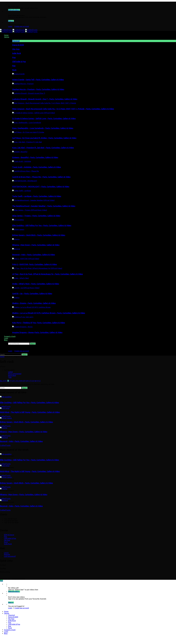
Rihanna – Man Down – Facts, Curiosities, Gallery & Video (35, 245)
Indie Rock (16, 53)
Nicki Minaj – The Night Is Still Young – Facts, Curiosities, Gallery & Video (30, 412)
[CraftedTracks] (18, 30)
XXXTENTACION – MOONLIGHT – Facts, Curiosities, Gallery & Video (40, 187)
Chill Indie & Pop (19, 62)
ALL (1, 381)
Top (1, 581)
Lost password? (10, 556)
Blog (5, 340)
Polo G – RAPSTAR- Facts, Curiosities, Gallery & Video (34, 264)
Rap (14, 66)
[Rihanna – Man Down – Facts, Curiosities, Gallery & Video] (15, 239)
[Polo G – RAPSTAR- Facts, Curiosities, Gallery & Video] (25, 259)
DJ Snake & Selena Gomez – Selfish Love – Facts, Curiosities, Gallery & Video (44, 118)
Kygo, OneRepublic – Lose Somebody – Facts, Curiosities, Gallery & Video (42, 128)
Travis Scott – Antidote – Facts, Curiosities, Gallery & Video (36, 167)
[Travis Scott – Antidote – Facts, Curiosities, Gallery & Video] (21, 161)
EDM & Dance (9, 535)
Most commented (14, 374)
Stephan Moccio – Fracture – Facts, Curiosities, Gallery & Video (38, 89)
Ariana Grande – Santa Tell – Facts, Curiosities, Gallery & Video (38, 80)
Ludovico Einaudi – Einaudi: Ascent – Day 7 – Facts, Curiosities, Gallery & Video (44, 99)
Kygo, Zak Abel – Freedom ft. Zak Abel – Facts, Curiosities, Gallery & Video (43, 148)
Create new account (21, 26)
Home (6, 35)
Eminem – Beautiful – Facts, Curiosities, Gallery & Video (35, 157)
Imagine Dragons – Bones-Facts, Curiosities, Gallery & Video (37, 332)
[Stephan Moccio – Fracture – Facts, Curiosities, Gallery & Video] (23, 84)
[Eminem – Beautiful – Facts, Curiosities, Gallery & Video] (19, 152)
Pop (14, 57)
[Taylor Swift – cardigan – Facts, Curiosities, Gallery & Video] (21, 191)
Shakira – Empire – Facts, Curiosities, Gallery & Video (34, 303)
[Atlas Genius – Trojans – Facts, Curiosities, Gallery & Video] (29, 210)
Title (10, 377)
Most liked (12, 375)
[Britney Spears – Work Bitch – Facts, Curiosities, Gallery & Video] (18, 229)
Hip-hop (7, 540)
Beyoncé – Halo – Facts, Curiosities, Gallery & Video (33, 255)
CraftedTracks (5, 406)
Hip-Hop (16, 49)
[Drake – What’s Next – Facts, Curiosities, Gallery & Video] (20, 278)
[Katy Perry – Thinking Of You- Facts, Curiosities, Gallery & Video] (22, 317)
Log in (6, 553)
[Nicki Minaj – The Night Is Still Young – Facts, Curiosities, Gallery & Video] (4, 408)
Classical (16, 41)
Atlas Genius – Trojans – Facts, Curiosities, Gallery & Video (36, 216)
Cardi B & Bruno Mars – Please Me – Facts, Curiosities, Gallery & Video (41, 177)
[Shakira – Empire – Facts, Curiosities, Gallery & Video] (15, 297)
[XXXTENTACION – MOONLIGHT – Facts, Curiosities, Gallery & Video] (24, 181)
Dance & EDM (18, 45)
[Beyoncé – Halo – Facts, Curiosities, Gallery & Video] (16, 249)
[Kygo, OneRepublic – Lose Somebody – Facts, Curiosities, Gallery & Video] (26, 122)
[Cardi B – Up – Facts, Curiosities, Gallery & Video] (25, 288)
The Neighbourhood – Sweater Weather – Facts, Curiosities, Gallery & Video (43, 206)
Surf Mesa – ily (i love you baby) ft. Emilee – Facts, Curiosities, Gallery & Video (44, 138)
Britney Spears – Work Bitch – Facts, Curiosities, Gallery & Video (38, 235)
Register (7, 554)
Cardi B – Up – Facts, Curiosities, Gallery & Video (32, 293)
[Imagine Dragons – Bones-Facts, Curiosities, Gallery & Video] (22, 327)
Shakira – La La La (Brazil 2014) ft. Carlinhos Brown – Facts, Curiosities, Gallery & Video (48, 313)
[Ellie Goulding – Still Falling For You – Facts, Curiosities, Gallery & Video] (18, 220)
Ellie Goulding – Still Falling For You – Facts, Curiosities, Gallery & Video (41, 225)
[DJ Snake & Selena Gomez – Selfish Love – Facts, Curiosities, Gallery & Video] (33, 113)
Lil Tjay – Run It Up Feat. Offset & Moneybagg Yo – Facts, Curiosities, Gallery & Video (47, 274)
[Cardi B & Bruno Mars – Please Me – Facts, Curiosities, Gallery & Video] (25, 171)
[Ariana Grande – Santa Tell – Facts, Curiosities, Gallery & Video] (18, 74)
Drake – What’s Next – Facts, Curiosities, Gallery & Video (35, 284)
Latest (10, 372)
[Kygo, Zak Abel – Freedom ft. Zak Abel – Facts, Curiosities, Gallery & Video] (27, 142)
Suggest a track (9, 336)
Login (10, 26)
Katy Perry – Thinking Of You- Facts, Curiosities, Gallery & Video (38, 323)
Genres (6, 37)
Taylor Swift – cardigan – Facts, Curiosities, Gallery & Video (36, 196)
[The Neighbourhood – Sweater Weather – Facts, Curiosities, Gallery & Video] (33, 200)
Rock (14, 70)
